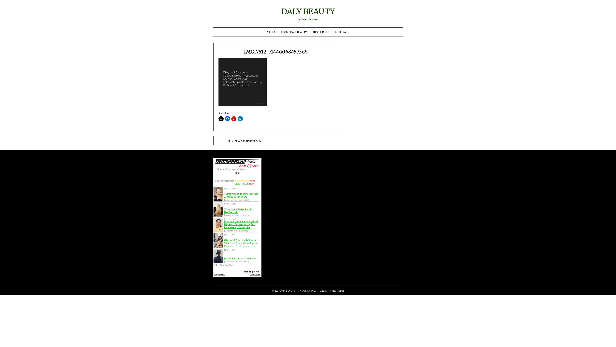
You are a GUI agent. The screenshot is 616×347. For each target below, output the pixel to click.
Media (271, 32)
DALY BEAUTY (308, 11)
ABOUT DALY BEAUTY (294, 32)
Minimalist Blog (317, 290)
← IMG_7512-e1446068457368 (243, 140)
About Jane (320, 32)
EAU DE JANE (341, 32)
